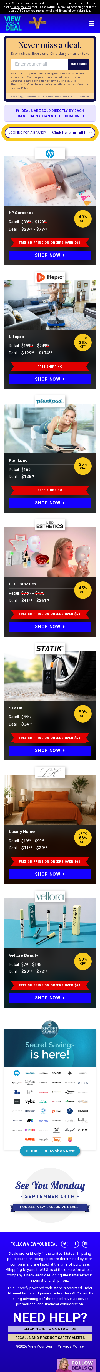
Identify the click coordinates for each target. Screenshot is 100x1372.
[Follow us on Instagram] (85, 1244)
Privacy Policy (71, 1346)
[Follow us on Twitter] (64, 1244)
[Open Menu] (91, 23)
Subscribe (78, 64)
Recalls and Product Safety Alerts (50, 1338)
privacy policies (20, 7)
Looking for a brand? (27, 133)
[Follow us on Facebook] (75, 1244)
